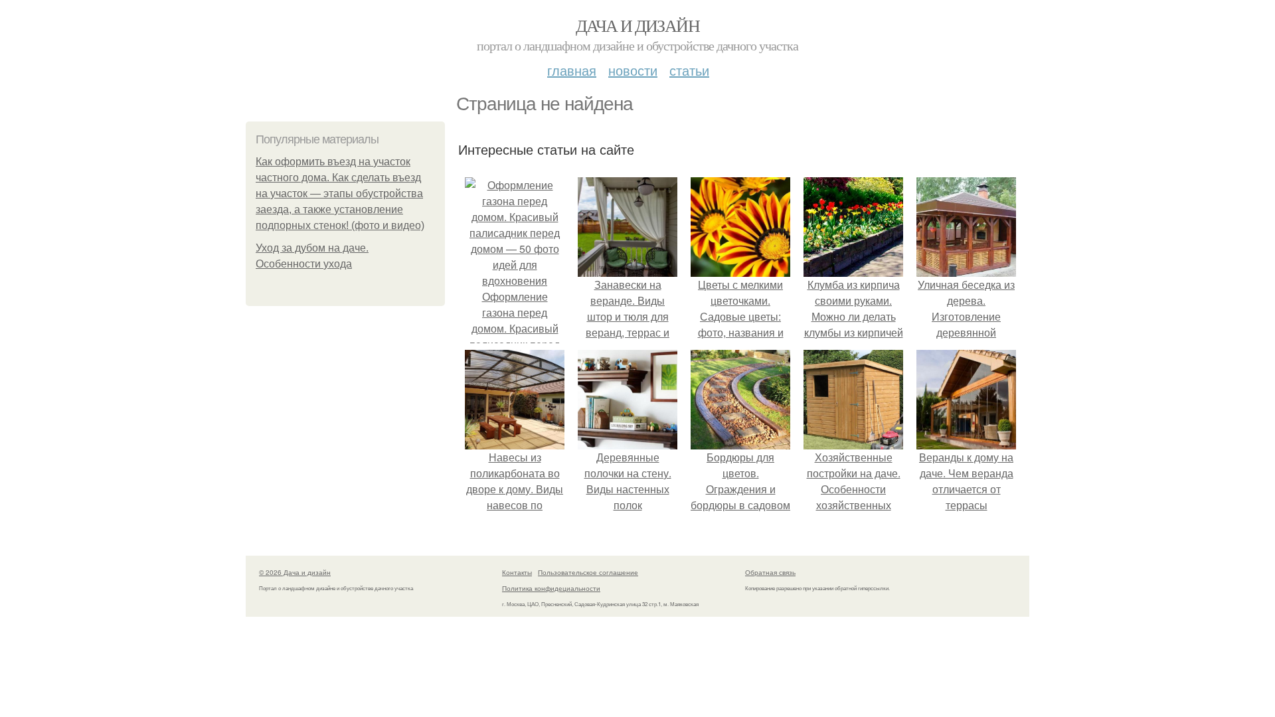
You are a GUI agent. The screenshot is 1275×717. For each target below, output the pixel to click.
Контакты (517, 572)
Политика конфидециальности (551, 588)
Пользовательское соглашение (588, 572)
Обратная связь (770, 572)
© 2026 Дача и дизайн (295, 572)
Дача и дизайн (637, 25)
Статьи (689, 70)
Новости (632, 70)
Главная (571, 70)
